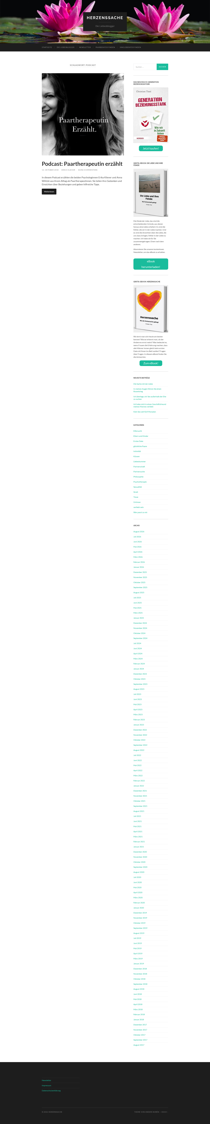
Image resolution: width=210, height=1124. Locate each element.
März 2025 (138, 613)
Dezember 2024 (140, 623)
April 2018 (137, 1004)
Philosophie (138, 476)
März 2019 (138, 958)
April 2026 (137, 552)
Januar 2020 (138, 908)
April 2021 (137, 831)
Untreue (136, 502)
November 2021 (140, 796)
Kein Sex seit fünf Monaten (144, 412)
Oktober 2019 (139, 923)
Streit (135, 492)
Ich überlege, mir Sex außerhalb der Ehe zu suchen (149, 397)
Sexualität (137, 487)
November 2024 (140, 628)
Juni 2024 (137, 648)
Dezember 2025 (140, 572)
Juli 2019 (137, 938)
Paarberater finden (105, 47)
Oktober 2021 (139, 801)
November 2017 (140, 1030)
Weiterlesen (49, 191)
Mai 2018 (137, 999)
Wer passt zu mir (140, 512)
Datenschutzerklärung (51, 1090)
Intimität (137, 451)
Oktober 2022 (139, 740)
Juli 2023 (137, 694)
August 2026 (138, 531)
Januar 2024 (138, 669)
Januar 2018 (138, 1019)
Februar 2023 (139, 719)
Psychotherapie (140, 482)
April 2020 (137, 892)
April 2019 (137, 953)
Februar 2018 (139, 1014)
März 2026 (138, 557)
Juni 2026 (137, 541)
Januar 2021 (138, 846)
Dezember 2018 (140, 968)
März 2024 (138, 658)
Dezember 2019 (140, 913)
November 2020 (140, 857)
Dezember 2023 (140, 674)
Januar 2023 (138, 724)
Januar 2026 (138, 567)
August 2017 (138, 1045)
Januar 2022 (138, 786)
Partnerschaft (139, 466)
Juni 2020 (137, 882)
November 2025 (140, 577)
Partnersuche (139, 471)
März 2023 (138, 714)
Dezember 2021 (140, 791)
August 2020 (138, 872)
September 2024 (140, 638)
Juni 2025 (137, 602)
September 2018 (140, 984)
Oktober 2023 (139, 679)
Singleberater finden (130, 47)
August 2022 (138, 750)
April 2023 (137, 709)
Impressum (46, 1085)
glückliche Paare (140, 446)
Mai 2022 (137, 765)
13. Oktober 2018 (50, 170)
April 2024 (137, 653)
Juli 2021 (137, 816)
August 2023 (138, 689)
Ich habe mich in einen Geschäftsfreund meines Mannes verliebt (149, 405)
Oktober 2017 (139, 1035)
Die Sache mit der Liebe (143, 384)
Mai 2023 (137, 704)
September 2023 (140, 684)
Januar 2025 (138, 618)
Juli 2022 (137, 755)
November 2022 (140, 735)
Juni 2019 (137, 943)
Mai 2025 (137, 608)
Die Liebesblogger (65, 47)
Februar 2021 (139, 841)
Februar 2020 (139, 902)
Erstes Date (138, 441)
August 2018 (138, 989)
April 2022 (137, 770)
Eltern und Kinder (140, 436)
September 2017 (140, 1040)
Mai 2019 (137, 948)
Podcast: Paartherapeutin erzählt (82, 163)
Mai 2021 (137, 826)
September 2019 (140, 928)
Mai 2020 (137, 887)
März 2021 (138, 836)
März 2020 (138, 897)
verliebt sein (138, 507)
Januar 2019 (138, 963)
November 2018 (140, 974)
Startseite (47, 47)
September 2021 (140, 806)
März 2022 (138, 775)
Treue (135, 497)
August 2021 (138, 811)
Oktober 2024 (139, 633)
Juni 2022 (137, 760)
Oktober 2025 (139, 582)
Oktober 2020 (139, 862)
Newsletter (85, 47)
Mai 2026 (137, 547)
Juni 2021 (137, 821)
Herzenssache (105, 17)
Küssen (136, 456)
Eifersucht (137, 431)
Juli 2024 (137, 643)
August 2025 (138, 592)
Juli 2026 (137, 536)
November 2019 (140, 918)
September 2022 (140, 745)
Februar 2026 (139, 562)
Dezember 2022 (140, 730)
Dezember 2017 (140, 1024)
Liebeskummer (139, 461)
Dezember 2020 (140, 852)
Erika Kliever (68, 170)
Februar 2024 (139, 663)
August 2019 (138, 933)
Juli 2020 (137, 877)
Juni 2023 (137, 699)
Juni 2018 (137, 994)
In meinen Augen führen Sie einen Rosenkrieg (147, 390)
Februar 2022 (139, 780)
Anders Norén (152, 1112)
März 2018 (138, 1009)
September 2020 (140, 867)
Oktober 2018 (139, 979)
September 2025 (140, 587)
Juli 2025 (137, 597)
